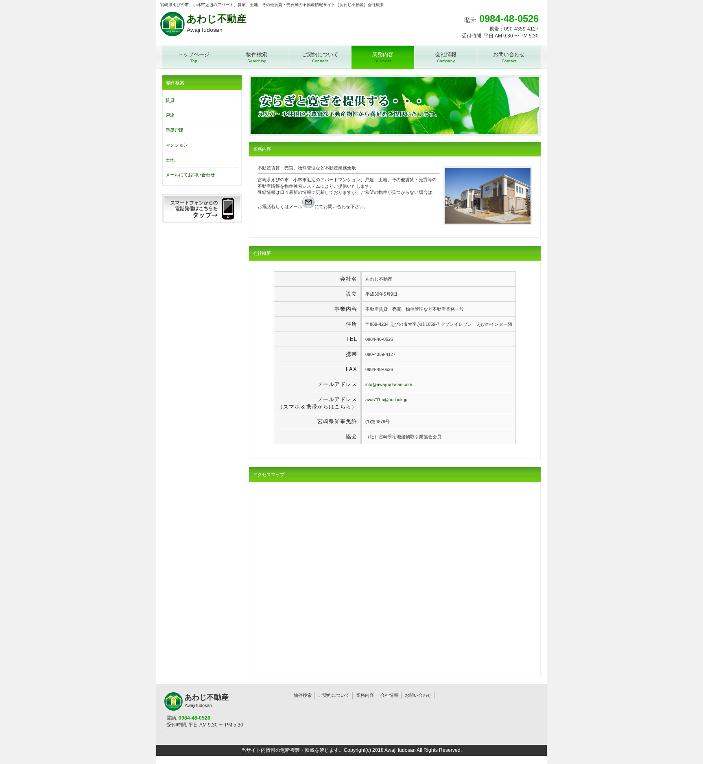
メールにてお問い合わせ (190, 174)
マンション (177, 145)
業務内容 (365, 695)
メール (295, 206)
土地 (170, 160)
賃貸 (170, 100)
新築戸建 (174, 129)
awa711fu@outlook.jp (386, 399)
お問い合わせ (418, 695)
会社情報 (389, 695)
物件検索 (303, 695)
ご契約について (333, 695)
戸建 (170, 115)
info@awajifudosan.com (388, 384)
